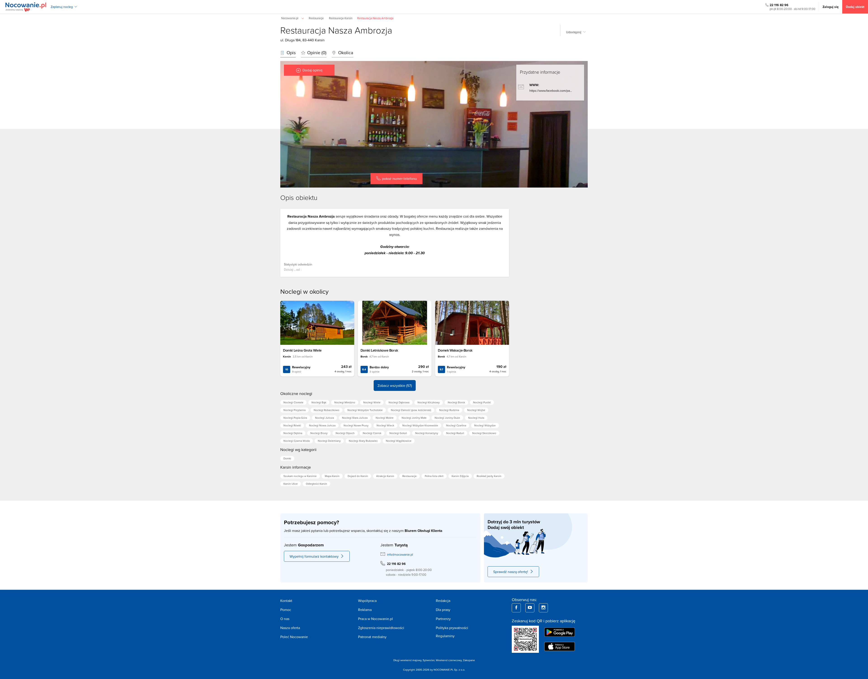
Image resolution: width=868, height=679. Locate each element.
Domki (287, 458)
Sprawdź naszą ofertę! (510, 571)
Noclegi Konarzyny (426, 433)
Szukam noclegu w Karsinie (300, 476)
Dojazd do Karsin (358, 476)
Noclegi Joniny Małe (414, 418)
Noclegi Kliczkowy (428, 402)
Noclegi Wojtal (476, 410)
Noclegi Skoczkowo (484, 433)
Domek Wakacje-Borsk (455, 350)
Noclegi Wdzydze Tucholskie (365, 410)
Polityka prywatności (452, 627)
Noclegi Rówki (292, 425)
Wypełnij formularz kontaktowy (314, 556)
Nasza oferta (290, 627)
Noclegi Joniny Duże (447, 418)
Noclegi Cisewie (293, 402)
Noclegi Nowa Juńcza (322, 425)
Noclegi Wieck (385, 425)
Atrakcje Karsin (385, 476)
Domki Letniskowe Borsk (379, 350)
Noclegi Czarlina (456, 425)
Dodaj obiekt (855, 7)
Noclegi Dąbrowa (399, 402)
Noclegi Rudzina (449, 410)
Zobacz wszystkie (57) (394, 385)
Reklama (365, 609)
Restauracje (409, 476)
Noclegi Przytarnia (294, 410)
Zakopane (469, 660)
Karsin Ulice (290, 484)
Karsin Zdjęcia (460, 476)
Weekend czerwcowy (449, 660)
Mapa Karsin (332, 476)
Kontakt (286, 600)
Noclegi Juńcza (324, 418)
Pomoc (285, 609)
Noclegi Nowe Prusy (356, 425)
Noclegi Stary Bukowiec (363, 441)
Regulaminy (445, 635)
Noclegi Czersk (372, 433)
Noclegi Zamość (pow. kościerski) (411, 410)
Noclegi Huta (476, 418)
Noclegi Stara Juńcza (355, 418)
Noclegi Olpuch (345, 433)
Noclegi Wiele (371, 402)
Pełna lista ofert (434, 476)
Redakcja (443, 600)
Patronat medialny (372, 636)
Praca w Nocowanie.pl (375, 618)
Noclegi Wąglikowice (398, 441)
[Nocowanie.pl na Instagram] (543, 607)
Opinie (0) (316, 52)
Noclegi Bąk (318, 402)
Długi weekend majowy (407, 660)
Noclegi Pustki (482, 402)
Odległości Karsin (316, 484)
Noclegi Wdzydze (485, 425)
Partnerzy (443, 618)
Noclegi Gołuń (398, 433)
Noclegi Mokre (385, 418)
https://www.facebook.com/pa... (550, 90)
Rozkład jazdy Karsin (489, 476)
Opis (290, 52)
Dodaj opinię (312, 70)
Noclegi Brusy (319, 433)
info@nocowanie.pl (400, 554)
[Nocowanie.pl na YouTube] (529, 607)
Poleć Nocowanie (294, 636)
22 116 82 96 (779, 5)
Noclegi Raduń (455, 433)
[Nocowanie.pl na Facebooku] (516, 607)
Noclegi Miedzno (344, 402)
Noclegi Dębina (292, 433)
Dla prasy (443, 609)
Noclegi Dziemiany (329, 441)
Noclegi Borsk (456, 402)
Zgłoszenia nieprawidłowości (381, 627)
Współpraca (367, 600)
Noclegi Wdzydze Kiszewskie (420, 425)
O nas (284, 618)
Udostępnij (573, 32)
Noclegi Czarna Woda (296, 441)
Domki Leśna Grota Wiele (302, 350)
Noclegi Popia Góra (295, 418)
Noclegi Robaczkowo (326, 410)
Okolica (345, 52)
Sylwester (428, 660)
